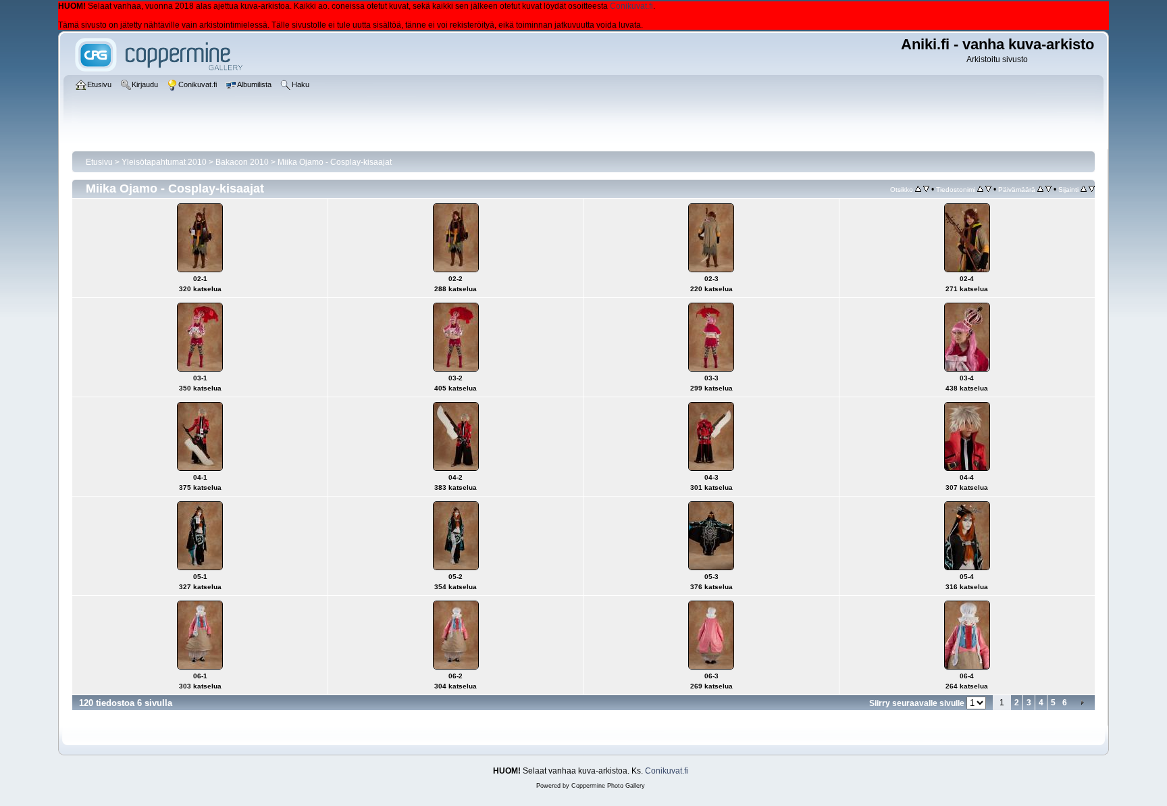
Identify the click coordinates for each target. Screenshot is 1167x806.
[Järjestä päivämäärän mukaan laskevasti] (1048, 189)
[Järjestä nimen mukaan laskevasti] (988, 189)
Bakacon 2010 (242, 162)
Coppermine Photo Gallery (608, 785)
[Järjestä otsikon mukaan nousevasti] (918, 189)
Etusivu (99, 162)
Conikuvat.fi (631, 6)
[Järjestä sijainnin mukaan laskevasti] (1092, 189)
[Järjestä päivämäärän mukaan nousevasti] (1040, 189)
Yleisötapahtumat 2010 (164, 162)
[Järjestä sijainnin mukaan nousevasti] (1084, 189)
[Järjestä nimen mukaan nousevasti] (980, 189)
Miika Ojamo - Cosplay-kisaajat (335, 162)
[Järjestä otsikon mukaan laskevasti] (926, 189)
